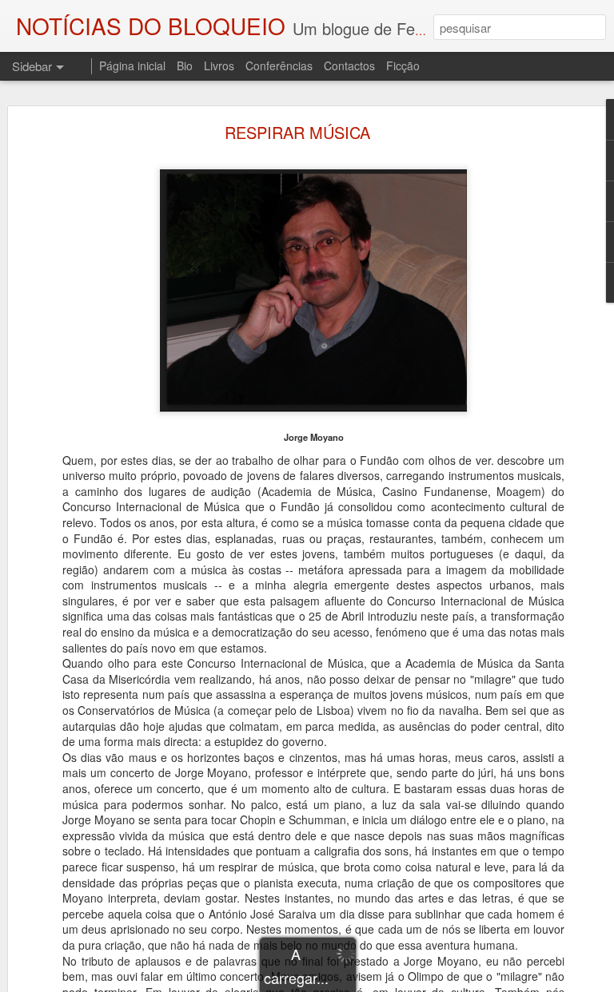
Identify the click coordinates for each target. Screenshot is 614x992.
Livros (219, 65)
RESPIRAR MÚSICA (297, 132)
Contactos (349, 65)
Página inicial (132, 65)
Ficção (403, 65)
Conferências (279, 65)
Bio (185, 65)
